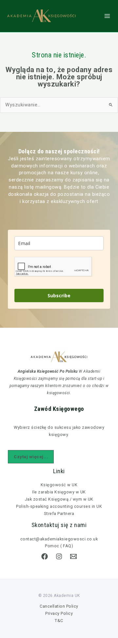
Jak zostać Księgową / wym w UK (59, 499)
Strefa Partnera (59, 513)
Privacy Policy (59, 613)
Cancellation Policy (59, 606)
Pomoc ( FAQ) (59, 545)
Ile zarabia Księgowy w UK (59, 492)
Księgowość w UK (59, 484)
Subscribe (59, 295)
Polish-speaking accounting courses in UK (59, 506)
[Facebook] (44, 556)
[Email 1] (73, 556)
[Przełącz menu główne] (107, 16)
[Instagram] (59, 556)
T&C (59, 620)
